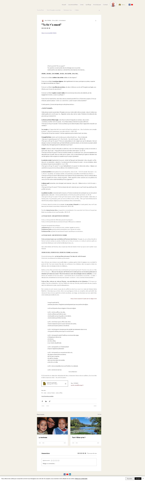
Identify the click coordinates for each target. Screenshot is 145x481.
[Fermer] (143, 478)
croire (45, 393)
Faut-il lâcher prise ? (78, 437)
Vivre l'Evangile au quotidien (54, 10)
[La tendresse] (52, 425)
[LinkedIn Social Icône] (70, 474)
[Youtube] (132, 5)
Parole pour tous (68, 10)
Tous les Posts (40, 10)
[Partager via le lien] (49, 401)
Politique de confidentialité (81, 478)
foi (42, 393)
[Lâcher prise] (85, 425)
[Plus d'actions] (96, 20)
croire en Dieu (59, 393)
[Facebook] (65, 474)
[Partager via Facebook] (42, 401)
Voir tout (99, 414)
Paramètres (129, 478)
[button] (99, 10)
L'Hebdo (77, 10)
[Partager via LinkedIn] (46, 401)
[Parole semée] (129, 5)
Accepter (138, 478)
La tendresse (43, 437)
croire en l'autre (51, 393)
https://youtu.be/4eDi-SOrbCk (49, 33)
